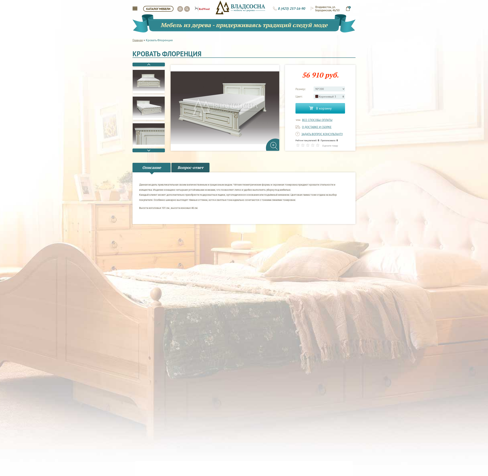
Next (148, 150)
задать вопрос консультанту (322, 134)
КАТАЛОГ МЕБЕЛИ (158, 9)
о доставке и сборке (316, 127)
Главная (137, 40)
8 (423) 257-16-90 (291, 8)
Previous (148, 64)
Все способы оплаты (317, 120)
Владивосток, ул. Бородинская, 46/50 (327, 8)
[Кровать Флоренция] (149, 80)
